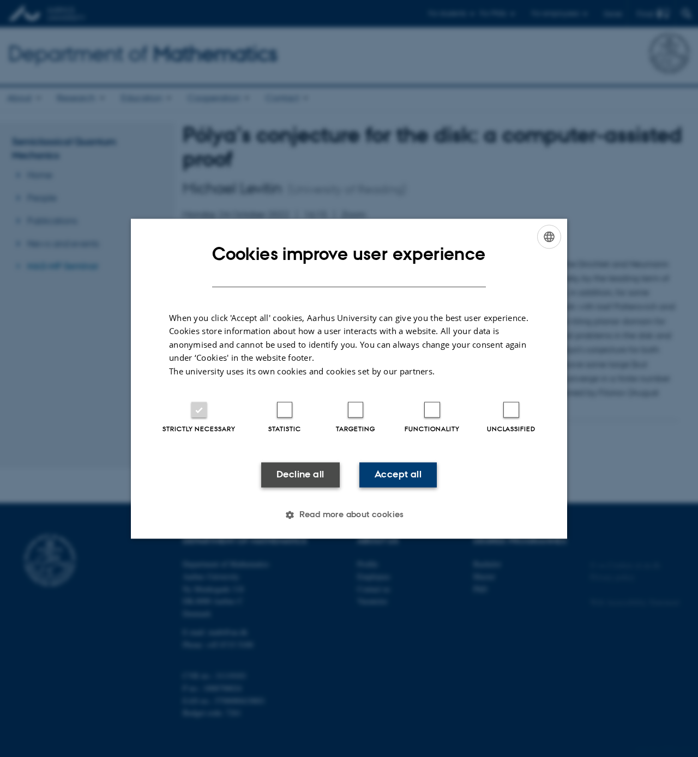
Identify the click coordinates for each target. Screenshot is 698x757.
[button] (349, 514)
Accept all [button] (398, 475)
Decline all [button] (300, 475)
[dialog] (349, 378)
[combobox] (549, 236)
